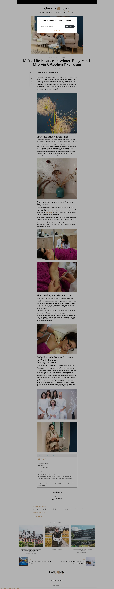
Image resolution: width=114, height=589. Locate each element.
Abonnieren (69, 26)
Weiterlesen (57, 30)
